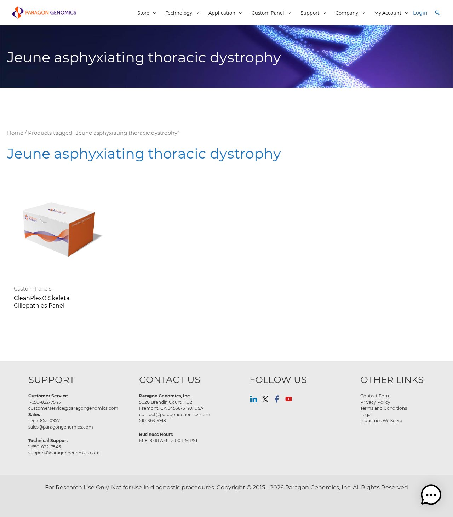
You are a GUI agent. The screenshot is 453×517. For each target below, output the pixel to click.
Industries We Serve (381, 420)
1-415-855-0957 (44, 420)
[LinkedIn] (254, 399)
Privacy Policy (375, 402)
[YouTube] (289, 399)
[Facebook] (277, 399)
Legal (366, 414)
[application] (152, 12)
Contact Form (375, 395)
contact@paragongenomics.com (174, 414)
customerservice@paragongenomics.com (73, 408)
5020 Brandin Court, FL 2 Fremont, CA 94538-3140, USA (171, 405)
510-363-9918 (152, 420)
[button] (437, 13)
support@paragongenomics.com (64, 452)
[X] (265, 399)
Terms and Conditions (383, 408)
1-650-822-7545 (44, 402)
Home (15, 133)
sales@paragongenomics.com (60, 427)
